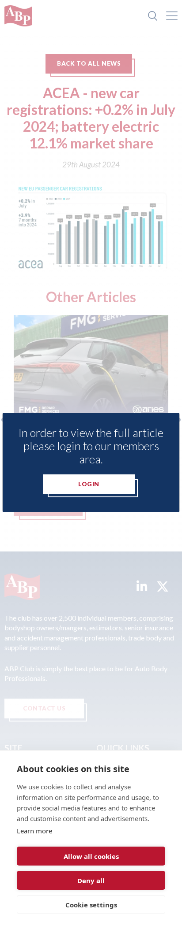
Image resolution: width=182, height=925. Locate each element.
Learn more (34, 830)
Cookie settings (91, 904)
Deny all (91, 880)
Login (88, 484)
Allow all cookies (91, 856)
